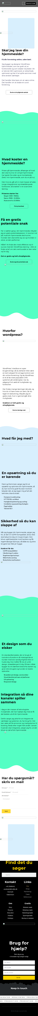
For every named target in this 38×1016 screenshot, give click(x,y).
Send (6, 811)
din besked (5, 795)
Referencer (28, 897)
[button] (23, 3)
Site (27, 886)
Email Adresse (6, 792)
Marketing (27, 891)
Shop (28, 889)
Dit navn (5, 788)
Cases (28, 894)
